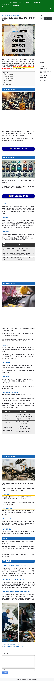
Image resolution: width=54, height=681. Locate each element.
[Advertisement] (18, 119)
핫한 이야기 (21, 2)
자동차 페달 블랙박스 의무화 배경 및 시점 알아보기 (14, 646)
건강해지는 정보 (37, 2)
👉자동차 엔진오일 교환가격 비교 (18, 196)
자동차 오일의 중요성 (9, 75)
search (48, 18)
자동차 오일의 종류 (8, 76)
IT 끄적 (42, 66)
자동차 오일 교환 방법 (9, 80)
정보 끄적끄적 (13, 2)
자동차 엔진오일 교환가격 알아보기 (11, 645)
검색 (41, 15)
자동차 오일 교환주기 (9, 78)
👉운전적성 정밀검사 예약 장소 (18, 149)
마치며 (5, 82)
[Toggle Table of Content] (32, 73)
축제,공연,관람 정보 (14, 5)
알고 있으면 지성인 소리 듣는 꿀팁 (10, 15)
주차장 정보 (28, 2)
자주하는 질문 (7, 84)
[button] (50, 9)
